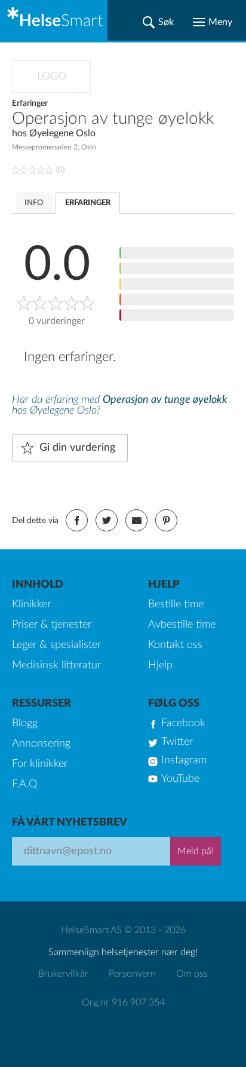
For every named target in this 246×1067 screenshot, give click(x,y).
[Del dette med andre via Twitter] (107, 520)
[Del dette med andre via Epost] (136, 520)
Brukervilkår (63, 974)
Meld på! (195, 851)
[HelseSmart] (53, 20)
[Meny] (212, 22)
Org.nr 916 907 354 (123, 1002)
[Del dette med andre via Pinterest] (166, 520)
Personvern (132, 974)
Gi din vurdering (77, 447)
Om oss (192, 974)
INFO (33, 203)
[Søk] (158, 22)
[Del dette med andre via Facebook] (77, 520)
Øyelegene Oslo (62, 133)
